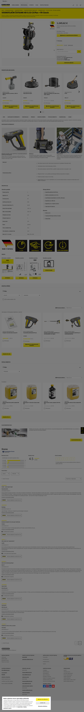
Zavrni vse (42, 702)
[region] (26, 703)
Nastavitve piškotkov (42, 706)
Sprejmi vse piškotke (43, 699)
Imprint (9, 708)
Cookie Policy (20, 706)
